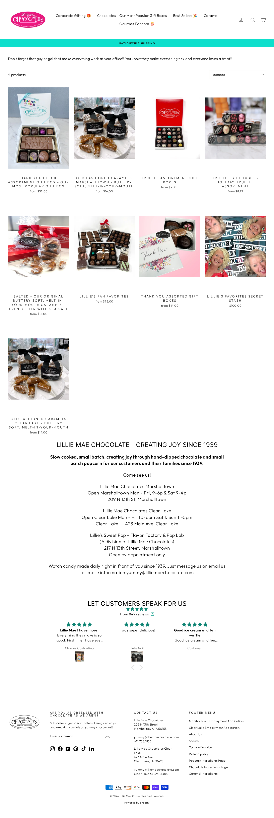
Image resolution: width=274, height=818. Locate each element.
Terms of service (200, 747)
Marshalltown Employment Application (216, 721)
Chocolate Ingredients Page (208, 767)
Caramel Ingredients (203, 773)
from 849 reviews (134, 614)
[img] (137, 609)
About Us (195, 734)
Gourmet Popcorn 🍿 (137, 23)
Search (194, 741)
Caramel (211, 15)
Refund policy (198, 754)
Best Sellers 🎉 (185, 15)
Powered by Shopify (136, 802)
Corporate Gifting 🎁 (73, 15)
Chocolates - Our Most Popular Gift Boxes (132, 15)
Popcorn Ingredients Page (207, 760)
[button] (134, 667)
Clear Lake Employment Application (214, 728)
